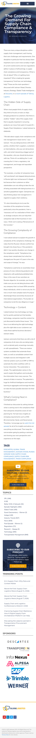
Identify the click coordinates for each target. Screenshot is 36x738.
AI (5, 501)
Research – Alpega (10, 529)
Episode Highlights (10, 507)
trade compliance (23, 459)
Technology (8, 532)
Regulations (8, 526)
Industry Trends (9, 518)
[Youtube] (4, 717)
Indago (6, 515)
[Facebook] (15, 717)
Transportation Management (14, 535)
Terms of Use (5, 735)
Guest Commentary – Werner (14, 512)
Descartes (8, 94)
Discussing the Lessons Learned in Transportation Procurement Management (17, 623)
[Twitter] (11, 717)
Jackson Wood (22, 452)
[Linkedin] (8, 717)
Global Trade (8, 510)
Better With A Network (12, 504)
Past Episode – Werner (12, 524)
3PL (5, 498)
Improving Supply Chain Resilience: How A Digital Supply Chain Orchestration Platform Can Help (18, 613)
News (6, 521)
